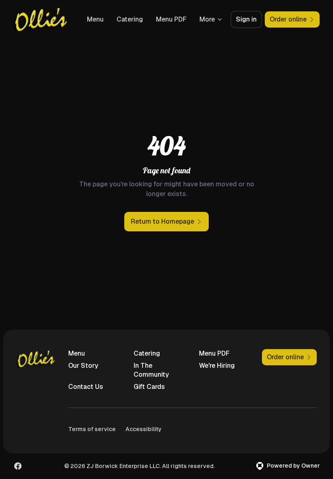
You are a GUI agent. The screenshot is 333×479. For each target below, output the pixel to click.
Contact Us (85, 386)
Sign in (246, 19)
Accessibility (143, 429)
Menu (95, 19)
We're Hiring (217, 365)
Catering (130, 19)
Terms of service (92, 429)
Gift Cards (149, 386)
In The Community (151, 370)
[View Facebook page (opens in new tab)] (18, 466)
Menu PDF (171, 19)
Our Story (83, 365)
